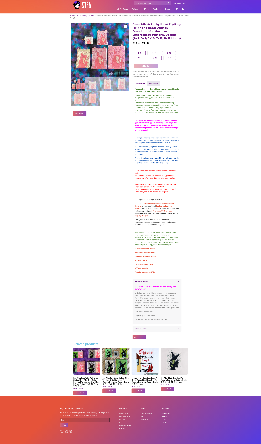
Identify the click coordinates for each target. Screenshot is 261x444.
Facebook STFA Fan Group (145, 256)
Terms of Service (141, 328)
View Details (80, 393)
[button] (125, 26)
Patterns (122, 419)
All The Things (122, 9)
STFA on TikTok (141, 260)
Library (164, 422)
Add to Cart (146, 66)
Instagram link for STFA (144, 264)
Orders (164, 419)
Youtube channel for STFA (145, 272)
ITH (145, 9)
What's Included (141, 281)
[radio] (139, 53)
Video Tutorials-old (146, 413)
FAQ (142, 416)
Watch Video (139, 337)
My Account (166, 413)
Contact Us (144, 419)
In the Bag (83, 16)
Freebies (122, 428)
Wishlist (164, 416)
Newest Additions (124, 416)
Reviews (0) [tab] (153, 83)
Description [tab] (140, 83)
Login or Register (179, 3)
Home (72, 16)
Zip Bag (91, 16)
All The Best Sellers (125, 425)
